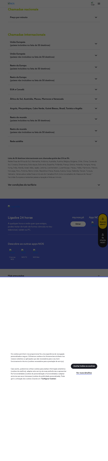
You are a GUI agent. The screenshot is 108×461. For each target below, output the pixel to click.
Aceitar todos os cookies (84, 366)
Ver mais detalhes (84, 373)
